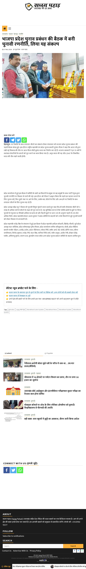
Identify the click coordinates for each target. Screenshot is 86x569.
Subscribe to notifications (13, 536)
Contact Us (6, 551)
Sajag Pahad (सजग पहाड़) (45, 555)
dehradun (11, 309)
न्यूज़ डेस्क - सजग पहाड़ (21, 49)
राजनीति (21, 34)
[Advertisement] (43, 17)
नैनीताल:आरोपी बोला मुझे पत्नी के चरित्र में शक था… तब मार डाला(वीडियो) (49, 365)
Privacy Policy (35, 551)
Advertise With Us (20, 551)
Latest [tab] (9, 353)
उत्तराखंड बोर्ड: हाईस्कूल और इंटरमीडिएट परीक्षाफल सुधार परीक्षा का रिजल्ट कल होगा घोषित (52, 392)
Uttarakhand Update (65, 309)
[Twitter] (18, 140)
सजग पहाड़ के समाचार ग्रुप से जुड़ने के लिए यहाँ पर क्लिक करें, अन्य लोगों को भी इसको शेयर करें (43, 292)
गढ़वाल (11, 34)
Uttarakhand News (51, 309)
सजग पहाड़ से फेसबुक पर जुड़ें (19, 295)
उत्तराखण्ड (5, 34)
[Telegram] (12, 140)
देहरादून (16, 34)
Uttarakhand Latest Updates (35, 309)
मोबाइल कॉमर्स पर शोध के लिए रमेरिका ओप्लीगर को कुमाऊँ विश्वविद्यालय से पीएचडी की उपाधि (49, 406)
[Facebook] (6, 140)
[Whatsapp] (24, 140)
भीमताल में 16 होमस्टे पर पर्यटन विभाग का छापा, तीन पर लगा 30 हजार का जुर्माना (51, 378)
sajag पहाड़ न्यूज (20, 309)
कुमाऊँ (33, 359)
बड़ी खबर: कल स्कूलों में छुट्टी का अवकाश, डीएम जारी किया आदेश (51, 419)
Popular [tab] (50, 353)
